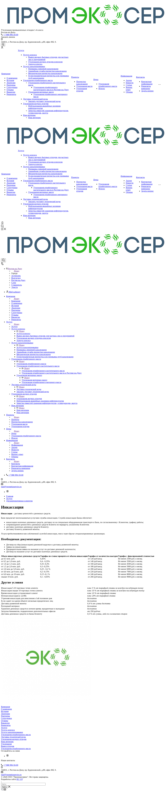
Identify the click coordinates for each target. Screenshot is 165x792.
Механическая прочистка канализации (45, 73)
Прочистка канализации (82, 82)
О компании (12, 78)
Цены (95, 79)
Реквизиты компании (146, 87)
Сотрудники (12, 87)
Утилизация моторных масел (41, 92)
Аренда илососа (35, 64)
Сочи (13, 283)
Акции (129, 80)
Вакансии (11, 92)
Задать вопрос (147, 91)
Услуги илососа (30, 55)
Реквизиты (11, 94)
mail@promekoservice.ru (11, 487)
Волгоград (16, 278)
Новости (129, 83)
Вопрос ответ (129, 88)
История (10, 80)
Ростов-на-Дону (18, 280)
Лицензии (11, 83)
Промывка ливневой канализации (43, 69)
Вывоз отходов (7, 746)
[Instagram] (7, 492)
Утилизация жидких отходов (35, 104)
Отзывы (10, 90)
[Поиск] (3, 44)
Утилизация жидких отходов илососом (45, 62)
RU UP (19, 779)
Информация (126, 76)
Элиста (14, 287)
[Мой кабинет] (2, 48)
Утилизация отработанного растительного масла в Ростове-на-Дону (51, 88)
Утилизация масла (84, 86)
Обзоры (129, 92)
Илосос (101, 88)
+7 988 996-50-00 (10, 35)
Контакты (140, 77)
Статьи (129, 85)
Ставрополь (16, 285)
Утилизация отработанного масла (38, 80)
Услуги (21, 50)
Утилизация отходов (81, 89)
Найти (4, 787)
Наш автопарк (29, 115)
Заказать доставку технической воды (44, 101)
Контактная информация (146, 82)
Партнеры (11, 85)
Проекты (75, 77)
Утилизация (6, 744)
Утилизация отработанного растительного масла (43, 371)
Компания (5, 74)
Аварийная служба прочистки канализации (47, 71)
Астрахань (16, 276)
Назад (16, 271)
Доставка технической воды (35, 99)
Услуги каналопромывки (34, 66)
